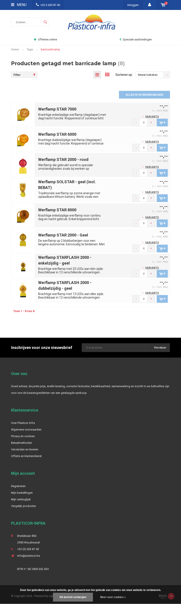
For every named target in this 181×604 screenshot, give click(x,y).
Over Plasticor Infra (23, 423)
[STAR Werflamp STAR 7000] (22, 114)
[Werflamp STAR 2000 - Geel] (22, 240)
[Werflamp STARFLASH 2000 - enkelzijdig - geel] (22, 265)
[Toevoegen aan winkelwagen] (162, 122)
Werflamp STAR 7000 (57, 109)
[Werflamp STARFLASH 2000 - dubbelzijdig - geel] (22, 290)
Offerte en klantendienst (26, 456)
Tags (30, 49)
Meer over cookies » (113, 597)
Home (15, 49)
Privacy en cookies (23, 436)
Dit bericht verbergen (73, 597)
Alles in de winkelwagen (144, 94)
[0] (163, 5)
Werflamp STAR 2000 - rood (63, 159)
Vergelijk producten (23, 506)
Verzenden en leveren (24, 449)
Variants (152, 116)
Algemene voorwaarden (26, 429)
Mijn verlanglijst (21, 499)
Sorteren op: (124, 74)
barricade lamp (50, 49)
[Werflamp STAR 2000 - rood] (22, 164)
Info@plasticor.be (28, 555)
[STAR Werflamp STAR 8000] (22, 215)
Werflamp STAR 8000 (57, 210)
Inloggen (133, 5)
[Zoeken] (45, 22)
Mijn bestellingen (22, 492)
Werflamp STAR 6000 (57, 134)
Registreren (18, 486)
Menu (21, 5)
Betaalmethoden (21, 442)
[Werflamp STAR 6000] (22, 139)
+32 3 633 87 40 (50, 5)
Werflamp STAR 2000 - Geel (63, 235)
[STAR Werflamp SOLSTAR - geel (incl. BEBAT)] (22, 190)
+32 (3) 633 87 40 (28, 549)
